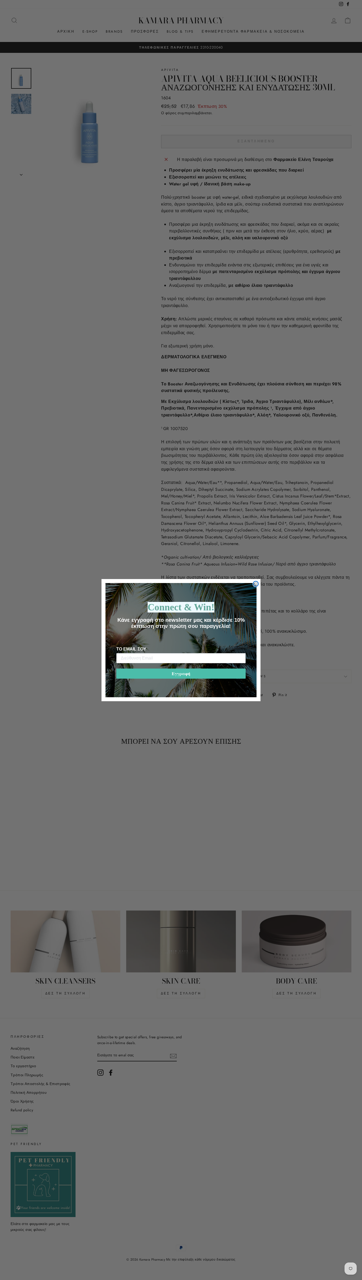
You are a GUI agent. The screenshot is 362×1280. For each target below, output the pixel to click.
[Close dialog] (255, 583)
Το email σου (131, 649)
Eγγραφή (181, 673)
